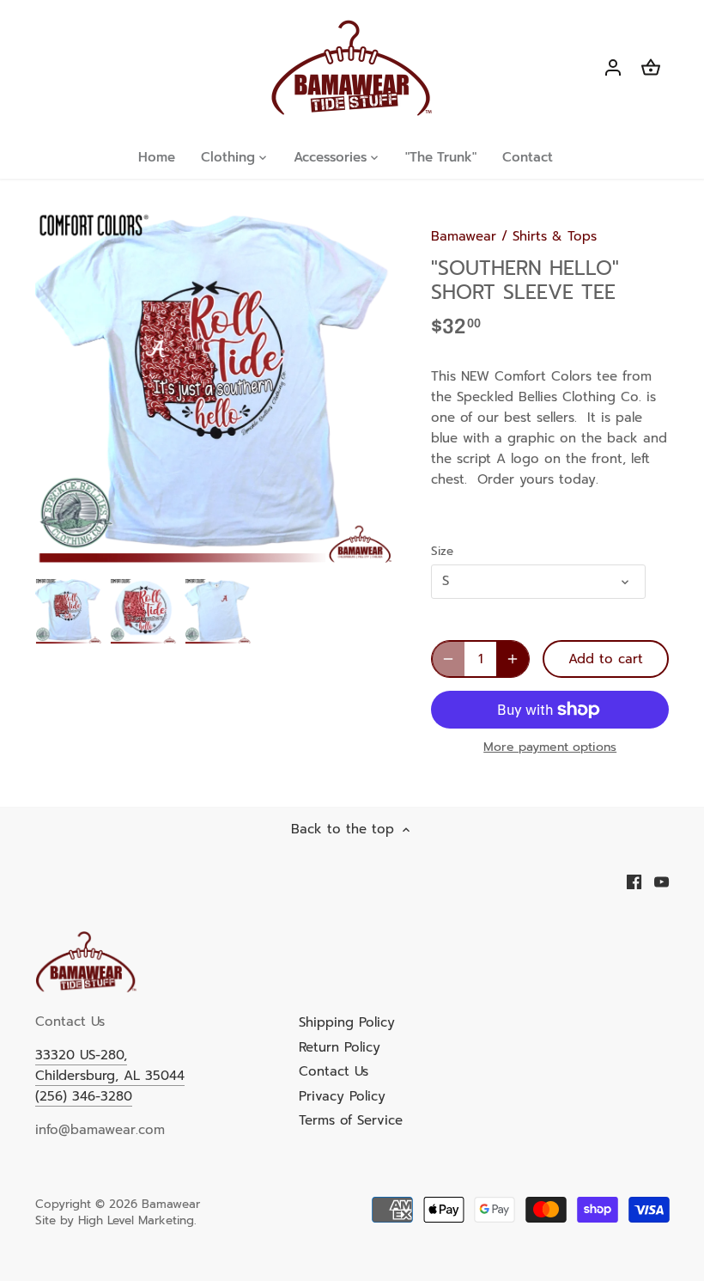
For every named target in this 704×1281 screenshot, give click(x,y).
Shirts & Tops (555, 236)
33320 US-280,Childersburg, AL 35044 (110, 1065)
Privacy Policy (342, 1096)
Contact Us (333, 1071)
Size (442, 551)
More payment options (549, 747)
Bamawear (463, 236)
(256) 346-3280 (83, 1096)
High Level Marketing (136, 1220)
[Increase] (512, 659)
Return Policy (339, 1047)
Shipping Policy (347, 1022)
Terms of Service (351, 1120)
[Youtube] (661, 882)
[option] (69, 611)
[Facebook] (634, 882)
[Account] (613, 68)
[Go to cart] (650, 68)
